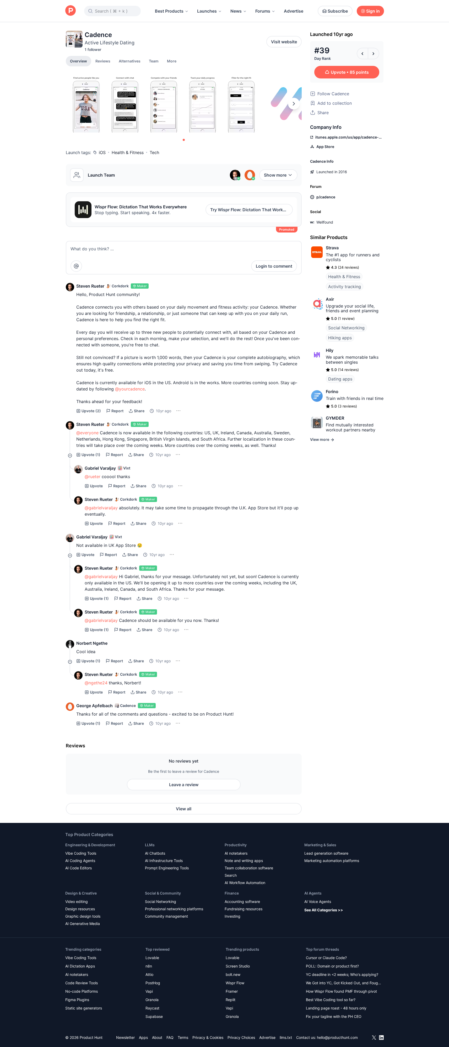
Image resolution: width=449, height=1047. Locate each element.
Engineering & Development (90, 845)
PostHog (152, 983)
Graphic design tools (82, 916)
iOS (102, 152)
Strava (332, 247)
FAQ (170, 1037)
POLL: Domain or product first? (332, 966)
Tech (154, 152)
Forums (262, 11)
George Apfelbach (94, 705)
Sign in (373, 11)
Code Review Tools (81, 983)
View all (183, 808)
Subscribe (338, 11)
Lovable (152, 957)
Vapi (149, 991)
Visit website (284, 41)
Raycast (152, 1008)
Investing (232, 916)
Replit (230, 999)
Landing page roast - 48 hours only (336, 1008)
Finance (232, 893)
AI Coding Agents (80, 860)
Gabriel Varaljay (100, 468)
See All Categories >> (323, 910)
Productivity (236, 845)
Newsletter (125, 1037)
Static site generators (83, 1008)
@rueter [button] (92, 476)
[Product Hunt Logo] (70, 11)
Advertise (293, 11)
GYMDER (335, 418)
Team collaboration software (249, 868)
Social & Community (163, 893)
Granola (152, 999)
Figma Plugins (77, 999)
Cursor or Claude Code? (326, 957)
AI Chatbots (155, 853)
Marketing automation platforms (331, 860)
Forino (332, 391)
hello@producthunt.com (337, 1037)
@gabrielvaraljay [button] (101, 507)
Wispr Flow (235, 983)
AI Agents (313, 893)
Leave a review (183, 784)
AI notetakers (236, 853)
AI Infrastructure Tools (164, 860)
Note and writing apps (244, 860)
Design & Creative (81, 893)
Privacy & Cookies (207, 1037)
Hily (329, 350)
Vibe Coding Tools (80, 853)
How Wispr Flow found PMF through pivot (341, 991)
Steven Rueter (90, 286)
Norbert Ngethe (91, 643)
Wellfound (324, 222)
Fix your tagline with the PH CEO (333, 1016)
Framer (232, 991)
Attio (149, 974)
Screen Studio (238, 966)
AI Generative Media (82, 923)
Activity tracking (344, 286)
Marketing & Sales (320, 845)
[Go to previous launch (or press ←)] (362, 53)
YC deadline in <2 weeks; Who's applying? (342, 974)
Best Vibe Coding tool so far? (330, 999)
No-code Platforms (81, 991)
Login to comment (274, 266)
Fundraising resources (243, 909)
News (236, 11)
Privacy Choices (241, 1037)
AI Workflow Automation (245, 882)
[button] (172, 61)
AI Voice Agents (317, 901)
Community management (166, 916)
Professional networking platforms (174, 909)
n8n (148, 966)
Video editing (76, 901)
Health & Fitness (128, 152)
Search (231, 875)
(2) (91, 411)
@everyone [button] (87, 432)
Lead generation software (326, 853)
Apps (143, 1037)
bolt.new (233, 974)
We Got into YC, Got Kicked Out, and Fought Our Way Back (343, 983)
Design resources (80, 909)
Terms (183, 1037)
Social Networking (346, 327)
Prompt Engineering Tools (167, 868)
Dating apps (340, 379)
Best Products (169, 11)
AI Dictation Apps (80, 966)
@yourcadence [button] (130, 389)
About (157, 1037)
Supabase (154, 1016)
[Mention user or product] (76, 266)
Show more (275, 175)
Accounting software (242, 901)
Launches (207, 11)
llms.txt (286, 1037)
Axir (330, 299)
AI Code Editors (78, 868)
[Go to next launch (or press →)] (373, 53)
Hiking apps (340, 337)
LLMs (150, 845)
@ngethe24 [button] (96, 682)
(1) (91, 454)
